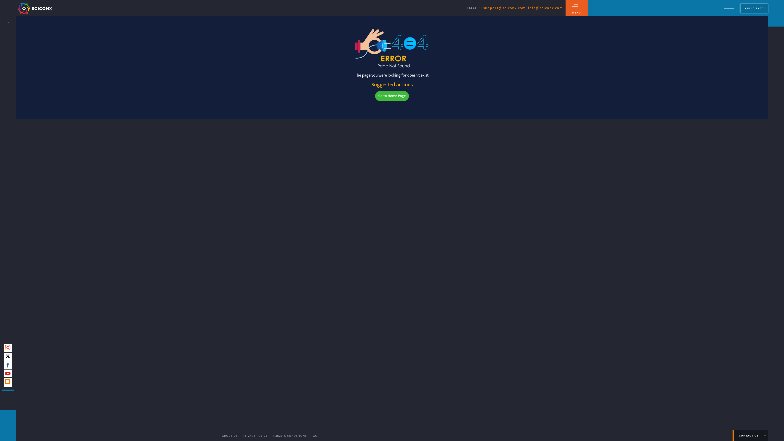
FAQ (315, 435)
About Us (230, 435)
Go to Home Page (392, 96)
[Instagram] (7, 349)
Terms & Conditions (290, 435)
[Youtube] (8, 374)
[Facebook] (7, 365)
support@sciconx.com (504, 8)
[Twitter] (7, 357)
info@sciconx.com (545, 8)
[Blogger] (7, 383)
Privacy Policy (255, 435)
